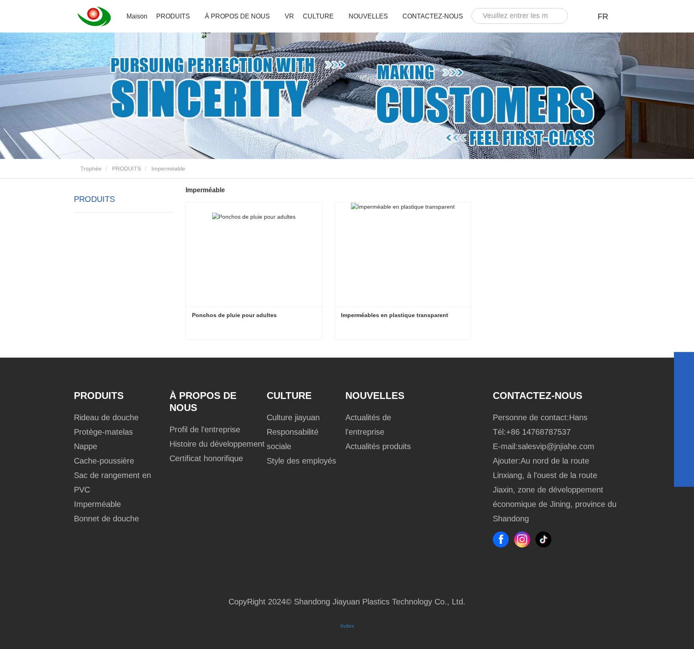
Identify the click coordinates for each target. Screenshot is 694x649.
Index (347, 626)
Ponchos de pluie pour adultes (234, 315)
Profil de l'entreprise (204, 429)
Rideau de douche (106, 417)
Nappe (85, 446)
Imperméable (97, 504)
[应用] (558, 16)
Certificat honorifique (206, 458)
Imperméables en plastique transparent (394, 315)
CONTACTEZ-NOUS (432, 16)
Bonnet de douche (106, 518)
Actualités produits (378, 446)
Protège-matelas (103, 431)
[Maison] (94, 16)
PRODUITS (126, 168)
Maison (137, 16)
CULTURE (289, 395)
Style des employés (301, 460)
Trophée (90, 168)
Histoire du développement (217, 443)
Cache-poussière (104, 460)
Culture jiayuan (293, 417)
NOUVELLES (374, 395)
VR (289, 16)
